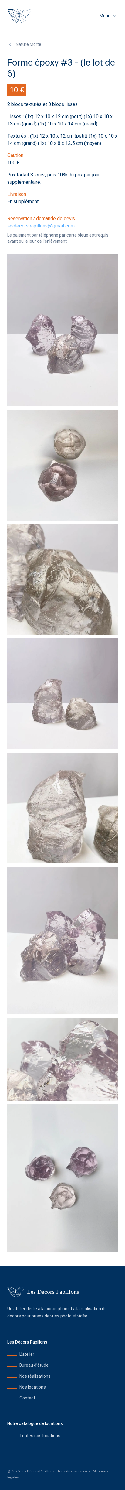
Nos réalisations (35, 1376)
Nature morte (28, 44)
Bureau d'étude (34, 1365)
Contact (27, 1398)
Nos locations (32, 1387)
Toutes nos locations (39, 1435)
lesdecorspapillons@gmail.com (41, 226)
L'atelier (26, 1354)
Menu (105, 15)
